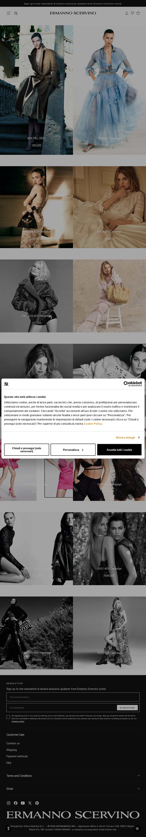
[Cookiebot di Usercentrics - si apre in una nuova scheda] (126, 383)
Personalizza (71, 449)
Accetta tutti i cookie (119, 449)
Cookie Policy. (93, 423)
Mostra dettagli (125, 437)
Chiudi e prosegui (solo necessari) (26, 450)
